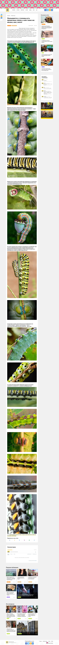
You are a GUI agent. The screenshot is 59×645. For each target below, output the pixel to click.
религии (19, 618)
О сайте (49, 641)
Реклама (40, 641)
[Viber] (24, 540)
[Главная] (7, 10)
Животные (13, 15)
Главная (8, 15)
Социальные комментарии (33, 560)
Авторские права (45, 641)
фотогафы (30, 618)
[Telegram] (34, 540)
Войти (52, 641)
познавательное (14, 25)
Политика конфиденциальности (12, 642)
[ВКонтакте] (1, 18)
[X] (1, 14)
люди (8, 618)
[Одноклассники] (1, 16)
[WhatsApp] (29, 540)
